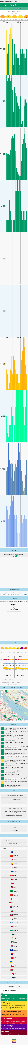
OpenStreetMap (19, 720)
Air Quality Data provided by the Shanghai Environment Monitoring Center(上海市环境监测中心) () (14, 593)
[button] (13, 716)
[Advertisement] (14, 573)
